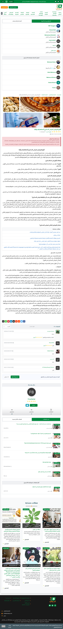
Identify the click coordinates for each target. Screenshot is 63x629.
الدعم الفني (26, 600)
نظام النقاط (7, 600)
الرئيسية (59, 94)
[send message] (27, 405)
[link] (31, 401)
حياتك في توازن (56, 235)
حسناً (3, 626)
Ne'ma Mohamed (47, 564)
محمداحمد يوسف (50, 331)
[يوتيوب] (55, 1)
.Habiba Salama (50, 350)
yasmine (5, 490)
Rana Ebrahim (47, 525)
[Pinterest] (8, 321)
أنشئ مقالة (5, 13)
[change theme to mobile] (3, 1)
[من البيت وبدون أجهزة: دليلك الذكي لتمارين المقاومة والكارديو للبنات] (52, 518)
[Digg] (14, 321)
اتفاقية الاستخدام (26, 1)
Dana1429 (5, 428)
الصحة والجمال (52, 94)
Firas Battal (31, 399)
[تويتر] (58, 1)
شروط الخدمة (16, 598)
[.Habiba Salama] (58, 351)
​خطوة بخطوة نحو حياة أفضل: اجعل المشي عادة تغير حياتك (47, 241)
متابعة (33, 405)
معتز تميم (5, 437)
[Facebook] (24, 321)
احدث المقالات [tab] (46, 419)
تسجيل (6, 376)
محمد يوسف (6, 525)
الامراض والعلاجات (10, 13)
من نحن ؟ (7, 598)
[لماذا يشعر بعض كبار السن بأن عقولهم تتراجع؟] (31, 557)
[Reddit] (19, 321)
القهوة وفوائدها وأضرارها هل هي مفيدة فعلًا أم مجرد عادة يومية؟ (38, 452)
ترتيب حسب (32, 326)
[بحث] (2, 13)
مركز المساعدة (42, 1)
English (11, 1)
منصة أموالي (59, 13)
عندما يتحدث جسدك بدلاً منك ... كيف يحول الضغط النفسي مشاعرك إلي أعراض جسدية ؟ (33, 424)
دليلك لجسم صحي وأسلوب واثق (44, 471)
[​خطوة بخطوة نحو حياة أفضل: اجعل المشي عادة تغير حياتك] (52, 557)
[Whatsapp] (6, 321)
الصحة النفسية (33, 13)
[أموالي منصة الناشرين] (59, 7)
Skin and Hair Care (47, 462)
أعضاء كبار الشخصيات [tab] (17, 21)
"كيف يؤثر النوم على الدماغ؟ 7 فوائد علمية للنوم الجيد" (40, 433)
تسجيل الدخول (15, 376)
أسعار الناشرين (16, 600)
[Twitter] (21, 321)
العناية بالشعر (22, 13)
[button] (3, 321)
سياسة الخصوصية (34, 1)
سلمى (4, 565)
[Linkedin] (11, 321)
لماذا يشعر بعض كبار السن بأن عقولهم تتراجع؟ (49, 244)
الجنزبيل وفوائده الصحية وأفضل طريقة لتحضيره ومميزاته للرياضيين (45, 238)
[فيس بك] (61, 1)
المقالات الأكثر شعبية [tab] (17, 419)
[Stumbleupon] (16, 321)
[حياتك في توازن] (31, 518)
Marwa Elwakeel (7, 447)
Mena (5, 475)
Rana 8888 (51, 342)
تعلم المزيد (9, 626)
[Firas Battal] (31, 392)
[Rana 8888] (58, 343)
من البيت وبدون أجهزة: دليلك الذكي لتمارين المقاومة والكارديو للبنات (45, 232)
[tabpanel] (31, 38)
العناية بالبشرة (27, 13)
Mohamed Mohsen (7, 466)
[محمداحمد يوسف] (58, 331)
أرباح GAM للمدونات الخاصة (25, 603)
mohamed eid (6, 456)
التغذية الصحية (17, 13)
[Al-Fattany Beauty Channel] (58, 367)
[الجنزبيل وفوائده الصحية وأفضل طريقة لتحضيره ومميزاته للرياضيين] (11, 518)
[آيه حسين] (58, 359)
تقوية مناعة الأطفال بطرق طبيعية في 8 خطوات (41, 486)
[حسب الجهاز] (6, 1)
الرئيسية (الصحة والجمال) (54, 13)
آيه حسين (52, 359)
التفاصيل (47, 542)
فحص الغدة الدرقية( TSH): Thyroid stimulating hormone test (37, 443)
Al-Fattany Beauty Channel (48, 367)
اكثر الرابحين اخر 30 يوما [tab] (46, 21)
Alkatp (24, 565)
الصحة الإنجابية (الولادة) (41, 13)
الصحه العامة (46, 13)
